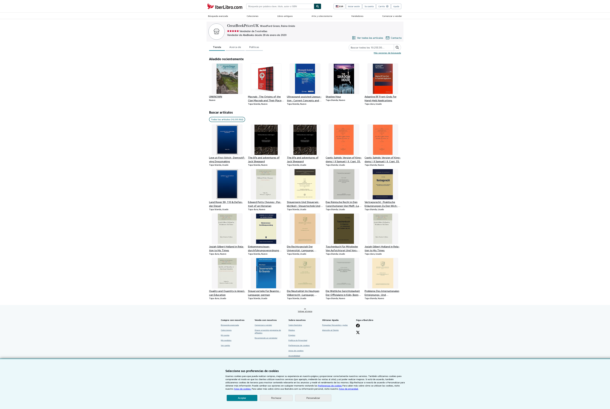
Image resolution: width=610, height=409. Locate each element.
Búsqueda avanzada (218, 16)
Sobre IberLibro (295, 325)
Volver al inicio (305, 311)
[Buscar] (317, 6)
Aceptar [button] (242, 398)
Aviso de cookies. (242, 388)
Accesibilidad (294, 356)
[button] (397, 47)
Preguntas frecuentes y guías (335, 325)
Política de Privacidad (297, 340)
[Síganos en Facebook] (358, 326)
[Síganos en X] (358, 333)
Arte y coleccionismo (322, 16)
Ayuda (396, 6)
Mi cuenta (225, 335)
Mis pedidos (226, 340)
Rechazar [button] (276, 398)
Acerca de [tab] (235, 47)
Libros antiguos (285, 16)
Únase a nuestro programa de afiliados (268, 331)
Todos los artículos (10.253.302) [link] (227, 119)
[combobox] (280, 6)
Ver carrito (225, 345)
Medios (291, 330)
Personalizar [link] (313, 397)
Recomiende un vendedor (266, 338)
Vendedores (357, 16)
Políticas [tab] (254, 47)
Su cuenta (369, 6)
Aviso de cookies (296, 350)
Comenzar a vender (392, 16)
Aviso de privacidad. (348, 388)
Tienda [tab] (217, 47)
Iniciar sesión (354, 6)
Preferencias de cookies (330, 385)
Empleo (291, 335)
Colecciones (252, 16)
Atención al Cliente (330, 330)
